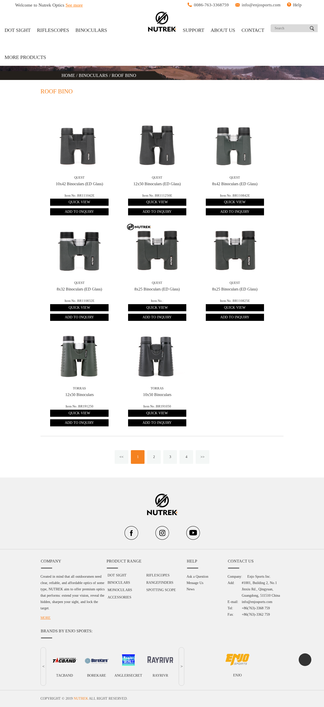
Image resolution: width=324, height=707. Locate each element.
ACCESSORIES (119, 597)
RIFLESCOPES (53, 30)
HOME (69, 75)
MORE (45, 618)
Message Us (195, 583)
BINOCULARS (91, 30)
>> (202, 457)
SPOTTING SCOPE (161, 590)
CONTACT (252, 30)
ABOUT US (223, 30)
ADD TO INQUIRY (79, 212)
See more (74, 5)
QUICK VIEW (79, 202)
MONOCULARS (120, 590)
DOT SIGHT (18, 30)
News (190, 589)
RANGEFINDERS (159, 583)
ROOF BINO (124, 75)
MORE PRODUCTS (25, 57)
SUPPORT (193, 30)
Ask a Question (197, 576)
